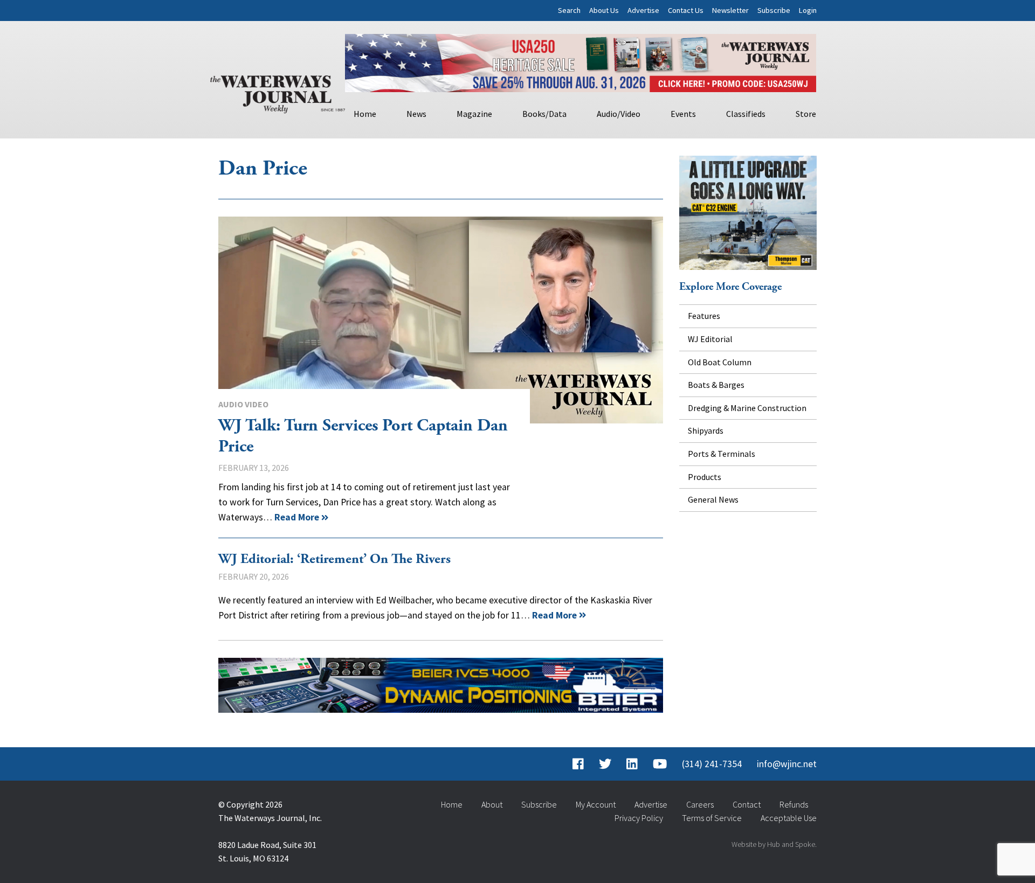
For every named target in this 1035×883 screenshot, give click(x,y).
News (416, 113)
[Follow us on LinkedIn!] (632, 764)
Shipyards (705, 430)
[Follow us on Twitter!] (605, 764)
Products (704, 476)
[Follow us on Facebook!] (578, 764)
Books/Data (544, 113)
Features (704, 315)
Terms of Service (712, 817)
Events (683, 113)
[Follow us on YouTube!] (660, 764)
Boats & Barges (716, 384)
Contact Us (685, 10)
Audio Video (243, 404)
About (491, 804)
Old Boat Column (719, 362)
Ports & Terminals (721, 453)
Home (365, 113)
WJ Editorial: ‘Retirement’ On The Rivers (334, 559)
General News (713, 499)
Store (806, 113)
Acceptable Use (789, 817)
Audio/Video (618, 113)
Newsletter (730, 10)
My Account (596, 804)
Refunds (793, 804)
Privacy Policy (639, 817)
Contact (747, 804)
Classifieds (745, 113)
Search (569, 10)
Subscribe (773, 10)
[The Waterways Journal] (277, 92)
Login (808, 10)
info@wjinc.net (787, 764)
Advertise (643, 10)
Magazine (474, 113)
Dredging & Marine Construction (747, 407)
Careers (700, 804)
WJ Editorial (710, 338)
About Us (604, 10)
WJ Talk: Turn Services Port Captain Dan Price (440, 320)
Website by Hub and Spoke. (774, 844)
